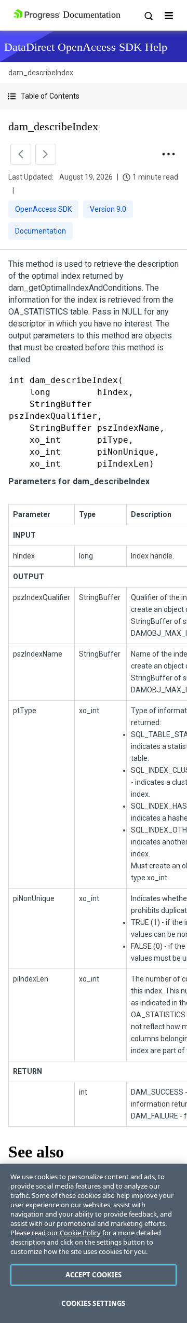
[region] (93, 1243)
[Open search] (148, 15)
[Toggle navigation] (169, 15)
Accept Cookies (93, 1274)
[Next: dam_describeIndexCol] (45, 154)
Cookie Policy (80, 1232)
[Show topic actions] (168, 154)
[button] (93, 96)
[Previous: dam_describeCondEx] (20, 154)
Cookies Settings (93, 1303)
